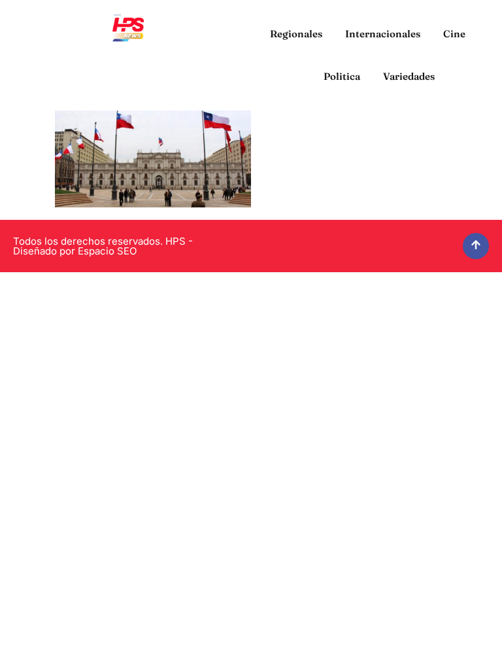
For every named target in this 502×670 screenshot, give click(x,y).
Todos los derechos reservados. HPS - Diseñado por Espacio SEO (103, 246)
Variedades (409, 76)
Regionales (296, 33)
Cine (454, 33)
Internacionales (382, 33)
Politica (342, 76)
